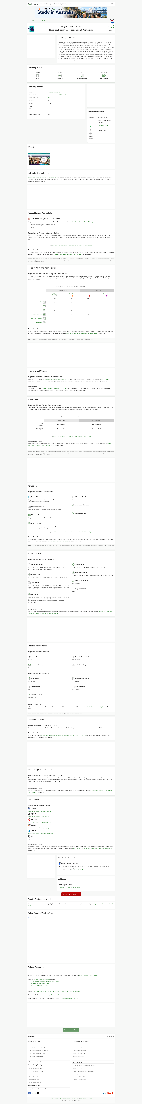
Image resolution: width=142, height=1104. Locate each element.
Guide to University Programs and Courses (55, 388)
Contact (64, 1098)
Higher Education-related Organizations (83, 1071)
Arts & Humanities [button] (38, 302)
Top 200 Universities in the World (37, 1045)
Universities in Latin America (36, 1071)
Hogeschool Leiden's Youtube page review (40, 822)
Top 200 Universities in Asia (36, 1059)
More (70, 3)
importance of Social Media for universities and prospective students (92, 848)
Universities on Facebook (79, 1045)
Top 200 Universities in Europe (37, 1053)
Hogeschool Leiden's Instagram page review (41, 828)
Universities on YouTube (79, 1053)
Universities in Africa (34, 1076)
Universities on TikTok (78, 1056)
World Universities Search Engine (88, 975)
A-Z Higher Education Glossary (69, 998)
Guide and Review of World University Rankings (44, 987)
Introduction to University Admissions (58, 541)
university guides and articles (42, 979)
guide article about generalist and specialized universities (82, 333)
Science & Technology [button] (37, 318)
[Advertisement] (40, 46)
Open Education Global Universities (38, 1088)
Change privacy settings (86, 1098)
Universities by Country (60, 3)
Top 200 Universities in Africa (36, 1056)
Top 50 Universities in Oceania (36, 1061)
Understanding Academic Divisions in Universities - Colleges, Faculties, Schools (63, 735)
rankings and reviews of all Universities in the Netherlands (55, 972)
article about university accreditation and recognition (68, 254)
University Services (101, 707)
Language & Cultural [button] (37, 306)
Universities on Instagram (79, 1050)
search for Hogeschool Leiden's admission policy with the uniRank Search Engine (72, 532)
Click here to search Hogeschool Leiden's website (42, 177)
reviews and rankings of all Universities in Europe (52, 995)
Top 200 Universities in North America (38, 1047)
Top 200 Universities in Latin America (38, 1050)
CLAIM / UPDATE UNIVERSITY (71, 894)
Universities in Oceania (35, 1082)
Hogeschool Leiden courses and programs (57, 379)
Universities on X (77, 1047)
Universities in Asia (34, 1079)
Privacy (77, 1098)
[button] (54, 294)
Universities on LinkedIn (79, 1059)
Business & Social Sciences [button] (36, 310)
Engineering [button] (39, 322)
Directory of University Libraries (81, 1074)
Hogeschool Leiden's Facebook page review (41, 811)
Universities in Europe (34, 1074)
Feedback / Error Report (71, 1030)
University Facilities (88, 707)
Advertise (68, 1098)
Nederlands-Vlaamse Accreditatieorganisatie (84, 222)
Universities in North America (36, 1068)
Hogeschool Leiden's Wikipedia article (69, 887)
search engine (105, 379)
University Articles (77, 1068)
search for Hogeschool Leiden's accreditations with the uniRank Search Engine (72, 245)
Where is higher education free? (40, 983)
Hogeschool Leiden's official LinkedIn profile (40, 833)
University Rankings (45, 3)
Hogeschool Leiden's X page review (38, 816)
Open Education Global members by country (83, 870)
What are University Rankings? (39, 985)
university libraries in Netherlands (70, 991)
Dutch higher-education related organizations (46, 991)
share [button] (110, 30)
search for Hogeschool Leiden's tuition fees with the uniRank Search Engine (72, 436)
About (51, 1098)
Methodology (57, 1098)
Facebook (34, 1093)
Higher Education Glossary (80, 1079)
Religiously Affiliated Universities (81, 1076)
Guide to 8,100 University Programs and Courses (45, 981)
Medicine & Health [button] (38, 314)
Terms (73, 1098)
